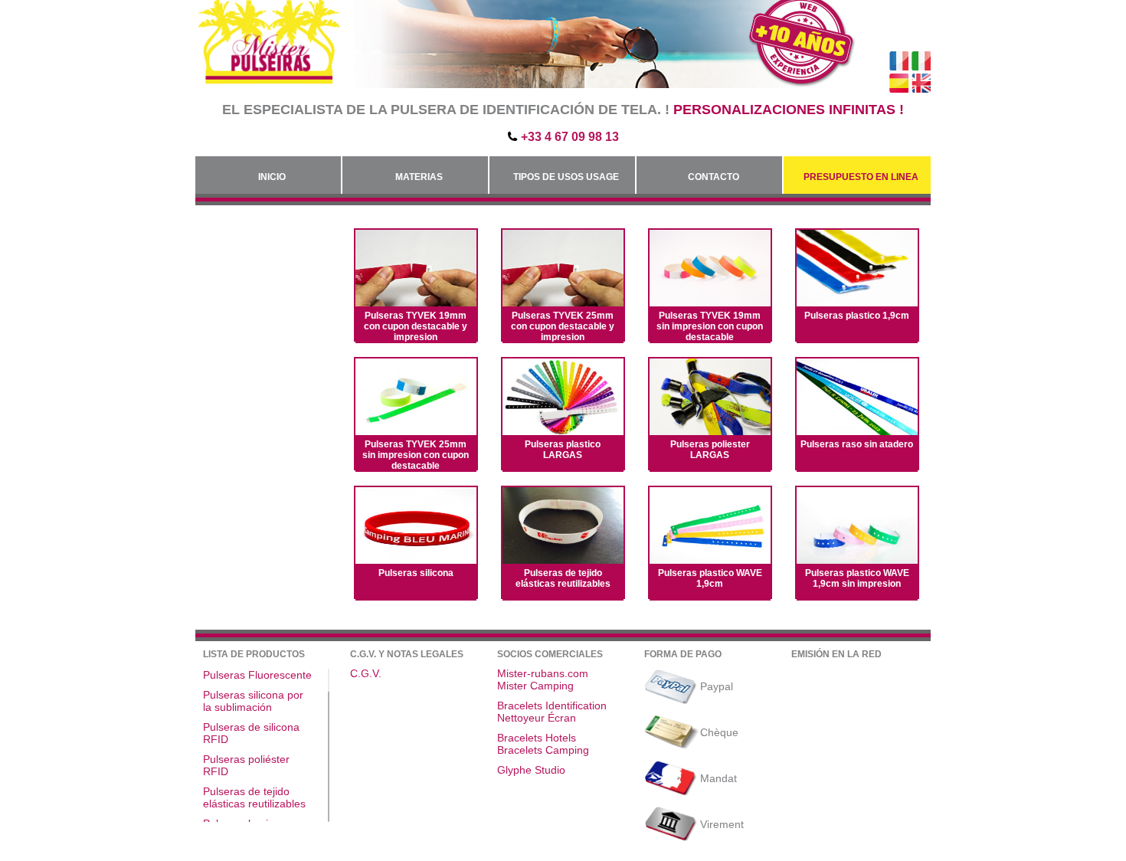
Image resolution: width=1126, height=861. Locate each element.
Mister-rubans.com (542, 673)
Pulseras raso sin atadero (856, 444)
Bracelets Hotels (536, 738)
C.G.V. (365, 673)
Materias (419, 177)
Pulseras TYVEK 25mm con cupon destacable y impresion (562, 326)
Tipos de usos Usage (566, 177)
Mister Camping (535, 685)
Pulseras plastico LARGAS (563, 449)
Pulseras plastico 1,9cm (856, 315)
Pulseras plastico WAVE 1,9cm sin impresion (857, 578)
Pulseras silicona (415, 573)
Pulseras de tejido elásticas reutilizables (563, 578)
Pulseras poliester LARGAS (710, 449)
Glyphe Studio (531, 770)
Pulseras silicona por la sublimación (253, 701)
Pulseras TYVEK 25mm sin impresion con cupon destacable (415, 455)
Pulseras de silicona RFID (251, 733)
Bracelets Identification (552, 705)
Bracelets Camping (543, 750)
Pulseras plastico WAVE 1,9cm (710, 578)
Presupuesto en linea (861, 177)
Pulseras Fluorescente (257, 675)
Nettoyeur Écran (536, 718)
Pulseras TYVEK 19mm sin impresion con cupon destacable (709, 326)
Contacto (713, 177)
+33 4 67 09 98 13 (570, 136)
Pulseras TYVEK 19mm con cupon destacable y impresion (415, 326)
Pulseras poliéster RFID (246, 765)
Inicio (272, 177)
